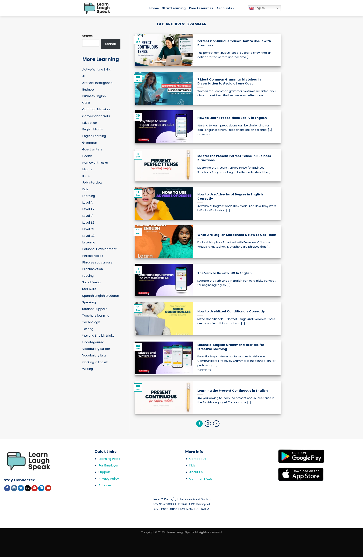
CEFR (86, 103)
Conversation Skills (96, 116)
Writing (87, 369)
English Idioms (92, 129)
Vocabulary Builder (96, 349)
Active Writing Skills (96, 69)
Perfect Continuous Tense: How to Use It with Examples (234, 43)
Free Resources (201, 8)
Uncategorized (93, 342)
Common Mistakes (96, 109)
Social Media (91, 282)
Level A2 (88, 209)
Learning (88, 196)
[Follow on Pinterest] (34, 488)
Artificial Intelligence (97, 83)
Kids (85, 189)
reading (88, 275)
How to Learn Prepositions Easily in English (232, 118)
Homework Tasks (95, 162)
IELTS (86, 176)
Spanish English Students (100, 296)
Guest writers (92, 149)
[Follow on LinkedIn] (41, 488)
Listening (88, 242)
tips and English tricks (98, 335)
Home (154, 8)
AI (83, 76)
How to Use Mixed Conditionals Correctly (231, 311)
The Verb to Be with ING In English (224, 273)
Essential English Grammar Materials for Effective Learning (230, 347)
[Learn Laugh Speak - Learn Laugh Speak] (113, 8)
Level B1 (87, 216)
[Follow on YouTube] (48, 488)
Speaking (89, 302)
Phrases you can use (97, 262)
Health (87, 156)
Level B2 (88, 222)
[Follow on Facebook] (7, 488)
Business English (94, 96)
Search (87, 36)
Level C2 (88, 236)
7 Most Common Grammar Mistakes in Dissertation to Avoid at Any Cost (229, 81)
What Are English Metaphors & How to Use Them (236, 235)
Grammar (89, 142)
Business (88, 89)
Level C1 (88, 229)
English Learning (94, 136)
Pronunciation (92, 269)
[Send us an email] (28, 488)
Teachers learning (95, 315)
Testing (87, 329)
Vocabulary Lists (94, 355)
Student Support (94, 309)
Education (89, 123)
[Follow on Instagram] (14, 488)
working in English (95, 362)
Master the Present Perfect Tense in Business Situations (234, 158)
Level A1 (88, 202)
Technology (91, 322)
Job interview (92, 182)
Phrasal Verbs (92, 256)
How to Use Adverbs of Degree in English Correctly (230, 196)
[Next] (216, 423)
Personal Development (99, 249)
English (259, 8)
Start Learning (174, 8)
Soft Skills (89, 289)
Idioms (87, 169)
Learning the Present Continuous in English (232, 391)
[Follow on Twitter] (21, 488)
